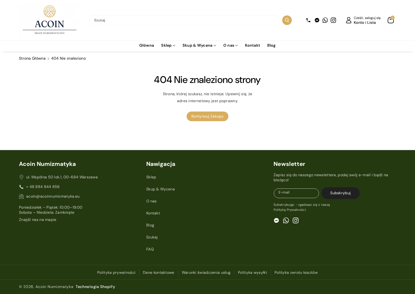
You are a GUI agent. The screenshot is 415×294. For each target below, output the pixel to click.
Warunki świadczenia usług (206, 272)
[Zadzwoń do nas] (308, 20)
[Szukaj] (287, 20)
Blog (150, 225)
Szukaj (152, 237)
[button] (390, 20)
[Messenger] (317, 20)
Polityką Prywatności (290, 210)
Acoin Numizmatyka (54, 286)
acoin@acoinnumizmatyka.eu (53, 196)
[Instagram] (333, 20)
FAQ (150, 249)
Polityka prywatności (116, 272)
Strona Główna (32, 58)
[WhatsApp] (325, 20)
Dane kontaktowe (158, 272)
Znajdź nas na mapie (37, 219)
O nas (228, 45)
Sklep (166, 45)
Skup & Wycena (198, 45)
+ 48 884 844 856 (43, 186)
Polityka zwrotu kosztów (296, 272)
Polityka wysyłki (252, 272)
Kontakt (153, 213)
